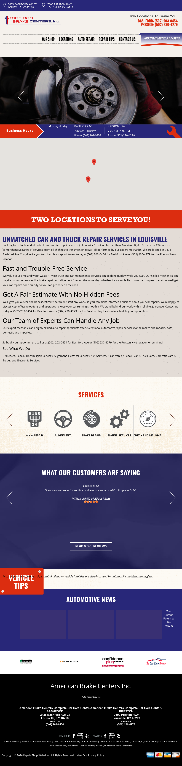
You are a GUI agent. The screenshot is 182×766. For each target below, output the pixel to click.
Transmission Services (39, 356)
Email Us (55, 721)
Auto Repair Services (91, 696)
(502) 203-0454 (166, 21)
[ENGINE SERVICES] (119, 438)
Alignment (60, 356)
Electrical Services (79, 356)
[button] (94, 162)
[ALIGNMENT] (63, 438)
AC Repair (18, 356)
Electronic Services (28, 360)
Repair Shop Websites (36, 755)
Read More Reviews (91, 546)
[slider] (91, 501)
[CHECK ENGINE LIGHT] (148, 438)
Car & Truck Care (144, 356)
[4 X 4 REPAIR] (35, 438)
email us (157, 342)
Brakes (7, 356)
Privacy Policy (96, 755)
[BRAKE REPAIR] (91, 438)
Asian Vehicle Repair (120, 356)
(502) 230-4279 (166, 24)
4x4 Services (98, 356)
